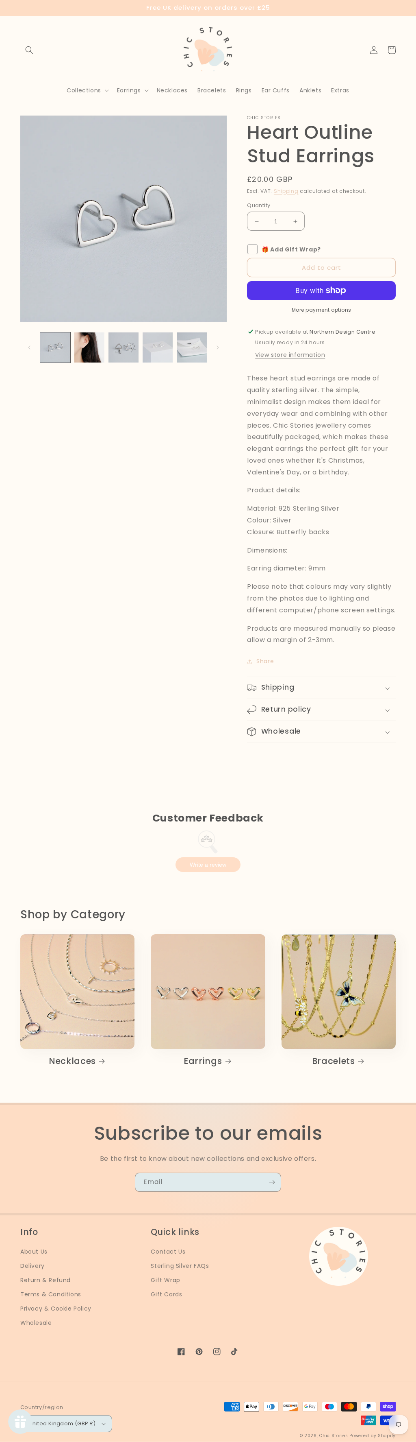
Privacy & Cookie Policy (55, 1308)
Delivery (32, 1266)
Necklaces (72, 1061)
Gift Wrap (165, 1280)
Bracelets (333, 1061)
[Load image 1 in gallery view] (55, 347)
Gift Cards (166, 1294)
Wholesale (36, 1323)
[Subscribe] (272, 1182)
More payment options (321, 309)
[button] (29, 50)
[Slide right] (218, 347)
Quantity (258, 205)
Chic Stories (333, 1436)
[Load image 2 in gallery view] (89, 347)
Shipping (286, 191)
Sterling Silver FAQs (180, 1266)
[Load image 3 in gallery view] (123, 347)
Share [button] (265, 661)
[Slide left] (29, 347)
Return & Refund (45, 1280)
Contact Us (168, 1252)
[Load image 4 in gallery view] (158, 347)
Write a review (208, 864)
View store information (290, 355)
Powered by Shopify (372, 1436)
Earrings (203, 1061)
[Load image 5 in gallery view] (192, 347)
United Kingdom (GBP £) (62, 1423)
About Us (34, 1252)
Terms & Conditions (50, 1294)
